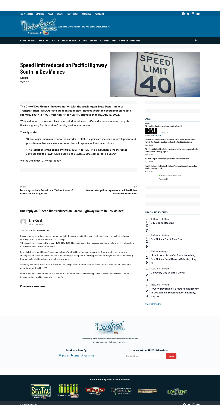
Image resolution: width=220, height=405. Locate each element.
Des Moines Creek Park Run (167, 239)
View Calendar (153, 304)
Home (23, 40)
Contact (60, 13)
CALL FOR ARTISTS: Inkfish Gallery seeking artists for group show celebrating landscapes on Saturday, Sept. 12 (171, 150)
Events (31, 40)
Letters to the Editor (68, 40)
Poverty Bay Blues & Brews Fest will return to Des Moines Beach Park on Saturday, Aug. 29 (175, 292)
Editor (25, 77)
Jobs (114, 40)
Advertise (40, 13)
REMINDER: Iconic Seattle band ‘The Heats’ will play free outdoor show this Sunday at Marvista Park (171, 167)
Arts (85, 40)
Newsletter (99, 13)
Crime (41, 40)
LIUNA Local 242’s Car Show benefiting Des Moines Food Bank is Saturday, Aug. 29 (174, 259)
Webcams (135, 40)
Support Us (86, 13)
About (50, 13)
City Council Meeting (162, 223)
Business (105, 40)
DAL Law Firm (156, 135)
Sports (93, 40)
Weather (123, 40)
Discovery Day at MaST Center (168, 272)
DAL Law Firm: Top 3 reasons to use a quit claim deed (163, 126)
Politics (50, 40)
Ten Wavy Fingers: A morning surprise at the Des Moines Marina (167, 158)
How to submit (72, 13)
